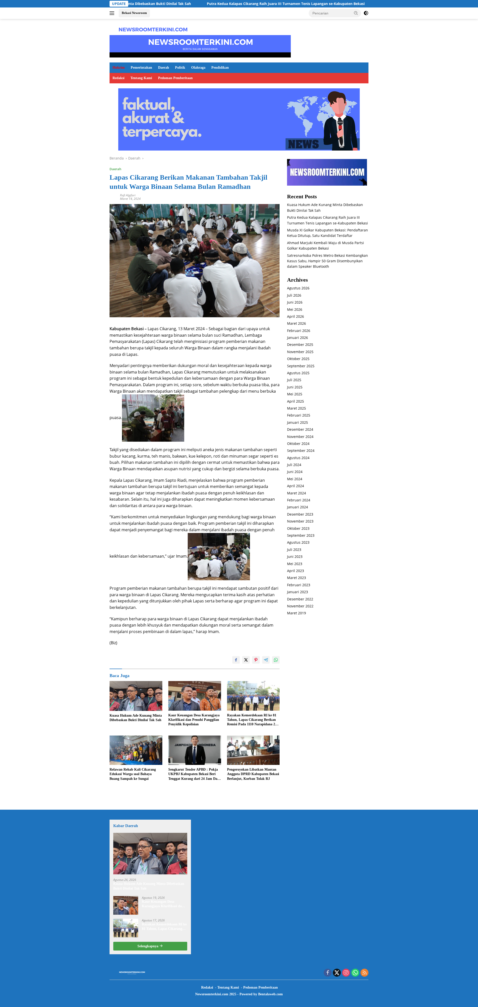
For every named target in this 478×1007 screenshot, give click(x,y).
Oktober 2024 (298, 443)
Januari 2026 (297, 337)
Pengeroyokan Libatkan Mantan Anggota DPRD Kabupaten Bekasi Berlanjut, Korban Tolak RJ (253, 774)
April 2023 (295, 570)
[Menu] (113, 13)
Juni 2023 (294, 556)
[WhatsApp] (355, 973)
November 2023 (300, 521)
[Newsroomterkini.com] (153, 29)
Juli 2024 (294, 465)
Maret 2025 (296, 408)
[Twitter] (337, 973)
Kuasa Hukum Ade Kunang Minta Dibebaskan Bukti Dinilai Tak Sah (136, 718)
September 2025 (300, 366)
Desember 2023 (300, 514)
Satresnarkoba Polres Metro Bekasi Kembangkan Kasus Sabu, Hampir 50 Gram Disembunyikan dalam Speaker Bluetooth (327, 261)
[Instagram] (346, 973)
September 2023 (300, 535)
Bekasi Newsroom (134, 13)
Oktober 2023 (298, 528)
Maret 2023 (296, 578)
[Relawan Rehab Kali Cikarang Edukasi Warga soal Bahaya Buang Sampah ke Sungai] (136, 750)
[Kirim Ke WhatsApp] (276, 660)
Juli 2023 (294, 549)
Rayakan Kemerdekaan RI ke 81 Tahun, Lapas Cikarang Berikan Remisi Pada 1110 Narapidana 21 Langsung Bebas (252, 720)
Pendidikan (220, 67)
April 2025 (295, 401)
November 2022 (300, 606)
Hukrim (119, 67)
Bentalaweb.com (270, 994)
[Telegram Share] (266, 660)
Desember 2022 (300, 599)
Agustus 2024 (298, 457)
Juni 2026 (294, 302)
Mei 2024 (294, 479)
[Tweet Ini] (246, 660)
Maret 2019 (296, 613)
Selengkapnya (148, 946)
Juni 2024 (294, 472)
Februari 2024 (298, 500)
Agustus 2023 (298, 542)
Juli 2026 (294, 295)
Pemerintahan (141, 67)
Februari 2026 (298, 330)
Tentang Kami (141, 78)
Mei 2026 (294, 309)
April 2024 (295, 486)
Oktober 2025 (298, 359)
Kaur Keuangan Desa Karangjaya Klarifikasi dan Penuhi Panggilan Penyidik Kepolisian (194, 719)
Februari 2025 (298, 415)
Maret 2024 (296, 493)
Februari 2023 (298, 585)
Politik (180, 67)
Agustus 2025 (298, 373)
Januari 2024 (297, 507)
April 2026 (295, 316)
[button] (356, 13)
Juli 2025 (294, 380)
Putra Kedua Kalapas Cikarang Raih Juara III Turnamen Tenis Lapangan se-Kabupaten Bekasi (242, 3)
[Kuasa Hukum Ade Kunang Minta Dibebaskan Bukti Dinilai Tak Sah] (136, 696)
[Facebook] (328, 973)
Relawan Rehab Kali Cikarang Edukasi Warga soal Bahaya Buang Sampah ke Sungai (133, 774)
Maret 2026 (296, 323)
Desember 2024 (300, 429)
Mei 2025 (294, 394)
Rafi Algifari (127, 195)
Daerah (163, 67)
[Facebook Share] (236, 660)
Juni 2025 (294, 387)
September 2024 (300, 450)
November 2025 (300, 351)
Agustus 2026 (298, 288)
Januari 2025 (297, 422)
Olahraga (198, 67)
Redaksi (118, 78)
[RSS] (364, 973)
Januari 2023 (297, 592)
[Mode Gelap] (365, 13)
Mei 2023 (294, 563)
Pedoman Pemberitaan (175, 78)
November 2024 (300, 436)
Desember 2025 (300, 344)
